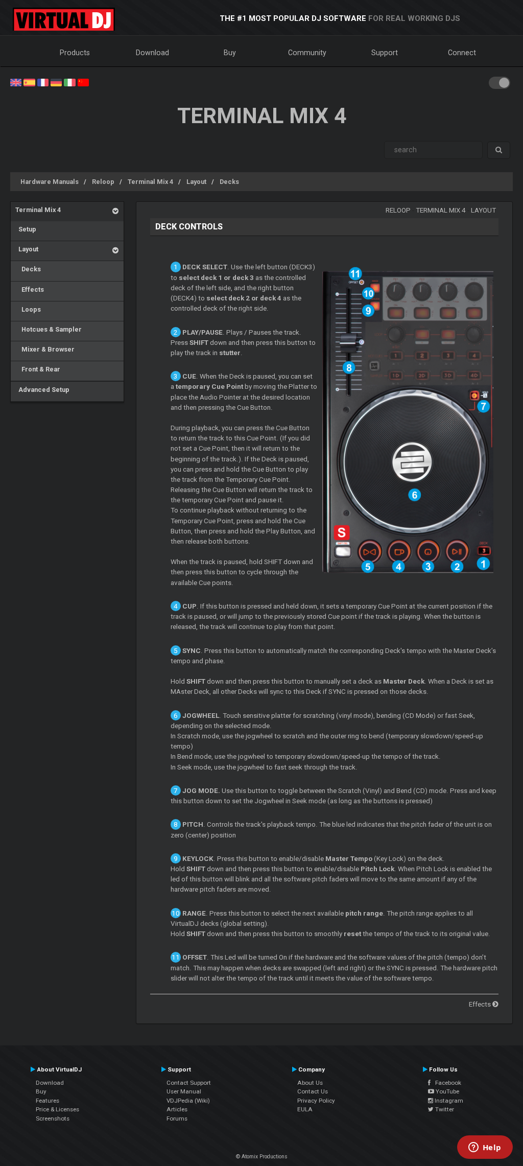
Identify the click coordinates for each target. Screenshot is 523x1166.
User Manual (184, 1091)
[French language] (43, 82)
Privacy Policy (316, 1100)
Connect (462, 53)
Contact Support (189, 1082)
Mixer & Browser (45, 349)
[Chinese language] (83, 82)
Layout (196, 181)
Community (307, 53)
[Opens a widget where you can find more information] (485, 1148)
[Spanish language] (29, 82)
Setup (25, 229)
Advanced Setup (42, 389)
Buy (230, 53)
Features (47, 1100)
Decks (229, 181)
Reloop (103, 181)
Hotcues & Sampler (48, 329)
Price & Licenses (57, 1109)
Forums (177, 1118)
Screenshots (52, 1118)
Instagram (448, 1100)
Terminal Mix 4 (150, 181)
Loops (28, 309)
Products (75, 53)
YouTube (446, 1091)
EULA (305, 1109)
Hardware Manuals (49, 181)
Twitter (444, 1109)
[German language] (56, 82)
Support (384, 53)
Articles (177, 1109)
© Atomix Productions (262, 1156)
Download (152, 53)
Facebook (446, 1082)
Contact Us (312, 1091)
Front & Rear (37, 369)
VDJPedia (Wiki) (188, 1100)
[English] (15, 82)
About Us (310, 1082)
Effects (29, 289)
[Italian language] (69, 82)
